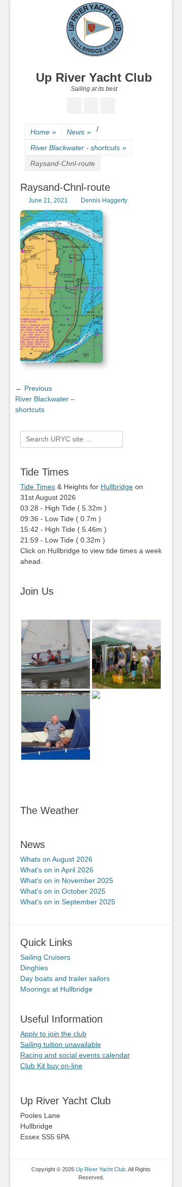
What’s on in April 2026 (57, 870)
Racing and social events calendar (75, 1055)
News (79, 132)
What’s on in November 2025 (66, 880)
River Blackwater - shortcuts (78, 148)
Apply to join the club (53, 1034)
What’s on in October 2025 (63, 891)
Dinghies (34, 968)
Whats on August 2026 (56, 859)
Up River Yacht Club (94, 77)
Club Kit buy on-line (51, 1066)
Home (43, 132)
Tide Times (37, 487)
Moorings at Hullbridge (56, 989)
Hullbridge (117, 487)
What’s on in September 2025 (67, 902)
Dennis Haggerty (104, 200)
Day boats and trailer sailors (65, 978)
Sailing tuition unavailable (60, 1044)
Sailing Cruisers (45, 957)
